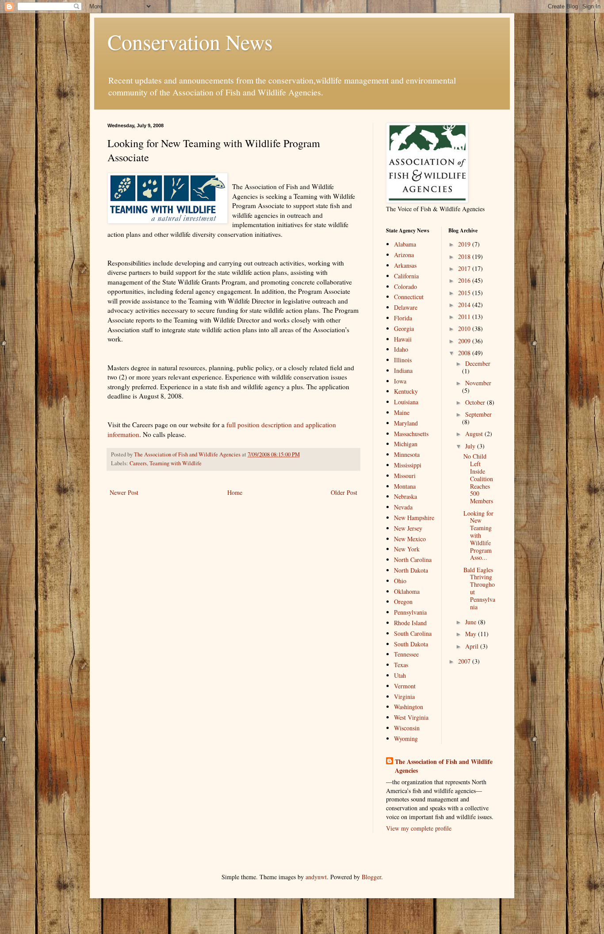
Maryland (406, 423)
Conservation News (190, 41)
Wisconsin (407, 728)
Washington (408, 706)
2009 (465, 341)
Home (234, 492)
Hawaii (403, 339)
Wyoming (406, 738)
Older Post (344, 492)
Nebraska (405, 496)
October (476, 402)
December (477, 363)
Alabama (405, 244)
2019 (465, 244)
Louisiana (406, 402)
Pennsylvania (410, 612)
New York (407, 549)
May (471, 634)
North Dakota (411, 570)
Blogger (371, 877)
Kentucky (406, 391)
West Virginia (411, 717)
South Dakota (411, 644)
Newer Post (124, 492)
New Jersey (408, 528)
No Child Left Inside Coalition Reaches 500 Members (478, 478)
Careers (138, 463)
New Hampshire (414, 517)
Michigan (405, 444)
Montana (405, 486)
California (406, 276)
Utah (400, 675)
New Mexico (410, 539)
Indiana (403, 370)
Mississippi (407, 465)
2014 (465, 304)
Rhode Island (410, 623)
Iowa (400, 381)
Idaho (401, 349)
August (475, 433)
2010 (465, 328)
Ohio (400, 581)
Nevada (403, 507)
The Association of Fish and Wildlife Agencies (444, 766)
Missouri (405, 475)
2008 (465, 353)
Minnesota (407, 454)
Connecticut (409, 296)
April (472, 646)
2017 (465, 268)
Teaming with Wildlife (175, 463)
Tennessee (406, 654)
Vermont (405, 686)
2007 (465, 661)
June (471, 622)
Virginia (404, 696)
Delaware (405, 307)
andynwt (316, 877)
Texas (401, 665)
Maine (401, 412)
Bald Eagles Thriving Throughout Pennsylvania (479, 588)
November (478, 383)
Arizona (404, 255)
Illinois (403, 360)
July (471, 446)
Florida (403, 318)
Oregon (403, 601)
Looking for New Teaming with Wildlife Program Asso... (478, 535)
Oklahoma (407, 591)
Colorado (405, 286)
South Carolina (413, 633)
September (478, 414)
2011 (465, 316)
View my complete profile (418, 828)
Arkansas (405, 265)
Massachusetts (411, 433)
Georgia (404, 328)
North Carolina (413, 559)
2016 (465, 280)
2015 (465, 293)
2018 (465, 256)
